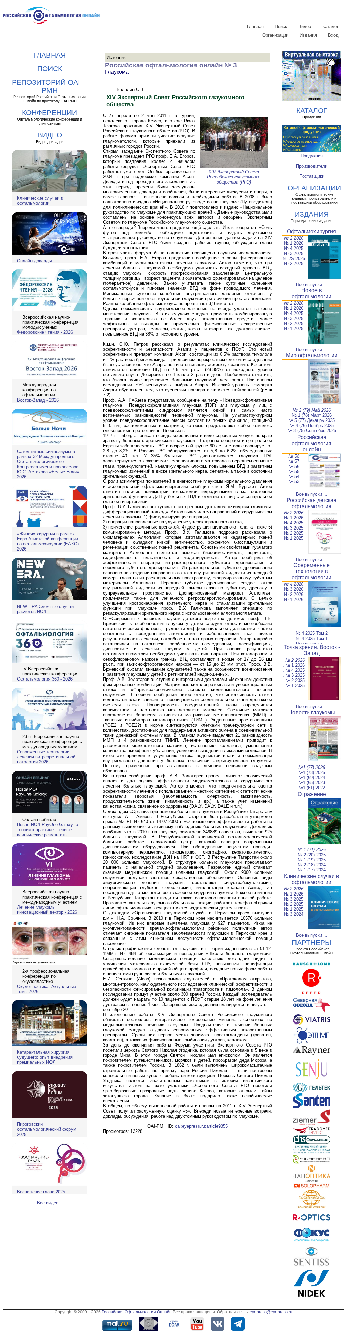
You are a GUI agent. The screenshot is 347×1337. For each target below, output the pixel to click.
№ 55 (293, 471)
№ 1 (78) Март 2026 (312, 415)
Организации (275, 35)
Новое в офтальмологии (311, 293)
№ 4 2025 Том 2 (311, 633)
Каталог (330, 26)
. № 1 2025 (294, 685)
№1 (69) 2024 (311, 777)
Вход (333, 35)
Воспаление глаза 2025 (41, 1191)
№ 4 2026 (293, 584)
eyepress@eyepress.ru (271, 1312)
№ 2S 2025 (294, 258)
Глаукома (117, 72)
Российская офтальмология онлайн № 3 (171, 65)
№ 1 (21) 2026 (312, 849)
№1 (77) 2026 (311, 767)
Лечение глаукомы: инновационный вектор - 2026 (47, 910)
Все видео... (49, 1202)
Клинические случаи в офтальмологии (40, 201)
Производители (311, 166)
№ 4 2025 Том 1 (311, 638)
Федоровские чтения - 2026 (45, 332)
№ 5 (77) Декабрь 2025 (311, 420)
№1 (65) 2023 (311, 782)
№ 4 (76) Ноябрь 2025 (311, 425)
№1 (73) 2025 (311, 772)
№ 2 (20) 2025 (312, 854)
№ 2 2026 (293, 238)
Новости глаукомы (311, 712)
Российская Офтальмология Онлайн (137, 1312)
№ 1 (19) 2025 (312, 859)
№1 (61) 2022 (311, 787)
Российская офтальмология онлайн (311, 443)
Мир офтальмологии (312, 355)
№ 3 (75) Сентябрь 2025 (311, 430)
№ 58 (293, 456)
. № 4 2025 (294, 670)
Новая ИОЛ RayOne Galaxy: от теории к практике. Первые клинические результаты (48, 829)
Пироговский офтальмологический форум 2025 (46, 1129)
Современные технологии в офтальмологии (311, 571)
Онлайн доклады (34, 260)
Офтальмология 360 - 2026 (45, 679)
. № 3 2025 (294, 675)
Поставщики (311, 176)
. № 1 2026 (294, 665)
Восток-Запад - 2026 (38, 400)
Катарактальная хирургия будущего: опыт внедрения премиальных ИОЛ (45, 1057)
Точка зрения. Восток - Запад (312, 650)
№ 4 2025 (293, 248)
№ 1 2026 (293, 243)
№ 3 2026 (293, 589)
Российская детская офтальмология (311, 503)
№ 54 (293, 476)
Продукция (312, 155)
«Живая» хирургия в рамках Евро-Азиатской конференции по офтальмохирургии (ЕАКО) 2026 (48, 541)
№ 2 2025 (293, 263)
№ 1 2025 (293, 328)
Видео (304, 26)
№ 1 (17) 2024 (312, 869)
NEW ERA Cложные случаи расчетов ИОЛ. (45, 609)
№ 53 (293, 481)
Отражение (312, 794)
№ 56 (293, 466)
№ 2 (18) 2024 (312, 864)
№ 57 (293, 461)
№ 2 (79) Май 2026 (312, 410)
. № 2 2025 (294, 680)
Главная (255, 26)
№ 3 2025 (293, 253)
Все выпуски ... (311, 284)
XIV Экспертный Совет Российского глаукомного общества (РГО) (233, 177)
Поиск (281, 26)
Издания (308, 35)
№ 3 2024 (293, 914)
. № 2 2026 (294, 660)
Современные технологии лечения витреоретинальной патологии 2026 (46, 756)
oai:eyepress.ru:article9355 (201, 1126)
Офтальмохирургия (311, 231)
